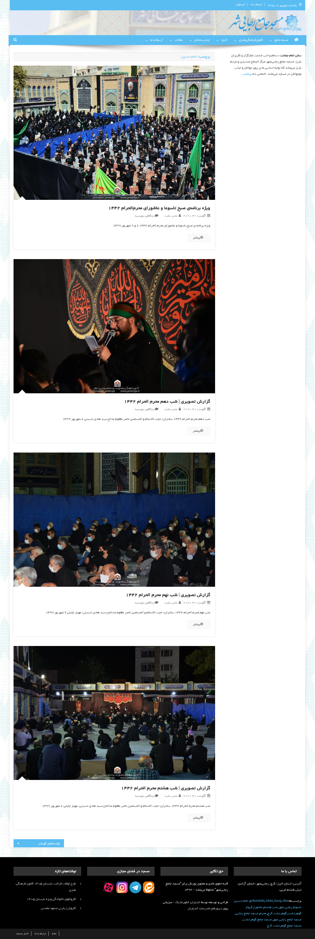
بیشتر (196, 237)
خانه (54, 933)
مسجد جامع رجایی (247, 913)
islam (269, 900)
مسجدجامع (281, 40)
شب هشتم (271, 907)
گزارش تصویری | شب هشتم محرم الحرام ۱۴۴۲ (165, 788)
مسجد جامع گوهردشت (257, 919)
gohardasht (257, 900)
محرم (263, 913)
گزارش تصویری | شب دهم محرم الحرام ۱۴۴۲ (167, 401)
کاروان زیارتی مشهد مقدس (58, 908)
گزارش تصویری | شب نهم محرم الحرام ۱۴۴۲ (168, 595)
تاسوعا (297, 907)
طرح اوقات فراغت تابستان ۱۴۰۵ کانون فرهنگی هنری (46, 887)
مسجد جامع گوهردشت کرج (284, 925)
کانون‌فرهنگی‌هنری (251, 40)
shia (285, 900)
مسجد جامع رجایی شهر (287, 919)
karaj (277, 900)
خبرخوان (240, 4)
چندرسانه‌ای (202, 40)
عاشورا (258, 907)
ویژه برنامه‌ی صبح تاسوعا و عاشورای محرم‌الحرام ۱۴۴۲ (159, 208)
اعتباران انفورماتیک (187, 902)
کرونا (249, 907)
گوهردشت (294, 913)
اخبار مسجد (22, 933)
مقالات (178, 40)
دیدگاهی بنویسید (145, 215)
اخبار (224, 40)
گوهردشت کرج (277, 913)
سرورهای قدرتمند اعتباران (205, 908)
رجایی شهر (285, 907)
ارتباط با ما (256, 4)
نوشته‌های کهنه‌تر (49, 843)
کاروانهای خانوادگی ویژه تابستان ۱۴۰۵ (51, 899)
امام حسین (241, 900)
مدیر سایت (170, 215)
